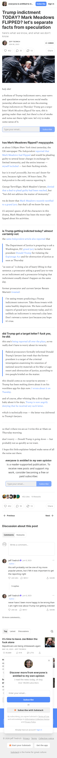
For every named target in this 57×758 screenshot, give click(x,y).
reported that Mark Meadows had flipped (25, 153)
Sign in (51, 4)
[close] (49, 660)
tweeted (15, 292)
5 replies (15, 586)
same (9, 239)
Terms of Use (43, 716)
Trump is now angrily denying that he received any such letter (25, 404)
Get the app (42, 745)
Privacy (26, 738)
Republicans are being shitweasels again (21, 646)
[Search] (52, 631)
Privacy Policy (30, 722)
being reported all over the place (29, 341)
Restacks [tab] (20, 535)
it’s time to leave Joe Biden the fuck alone (19, 641)
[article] (28, 645)
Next (48, 515)
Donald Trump (23, 253)
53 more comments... (11, 617)
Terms (34, 738)
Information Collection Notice (37, 719)
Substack (15, 752)
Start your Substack (21, 745)
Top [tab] (5, 631)
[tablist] (14, 535)
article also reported (34, 239)
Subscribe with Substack (30, 710)
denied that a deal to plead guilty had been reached (28, 188)
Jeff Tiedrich (14, 42)
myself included (10, 166)
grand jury (28, 249)
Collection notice (46, 738)
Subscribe (41, 4)
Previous (11, 515)
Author (11, 564)
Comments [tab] (9, 535)
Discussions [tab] (23, 631)
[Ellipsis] (53, 560)
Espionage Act (13, 256)
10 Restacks (36, 496)
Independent (18, 239)
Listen (51, 43)
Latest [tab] (12, 631)
